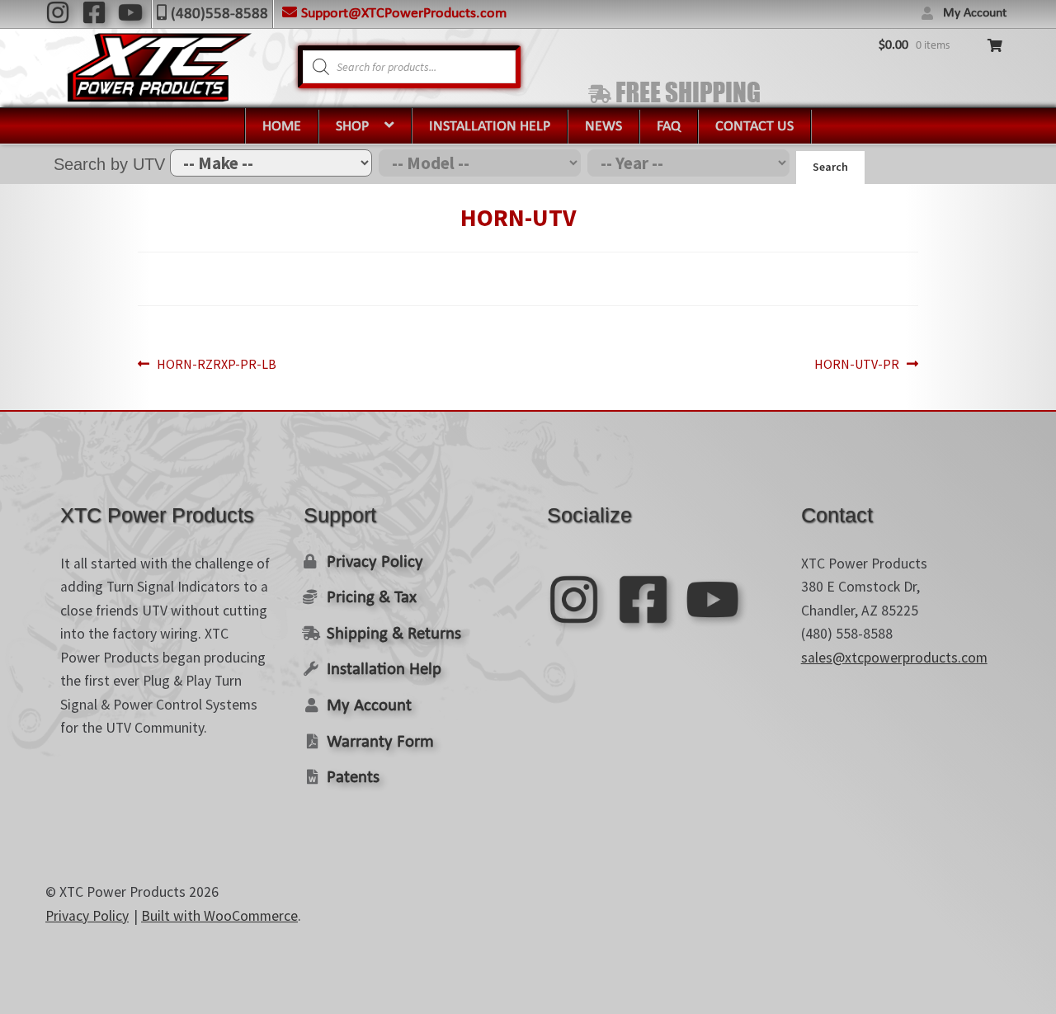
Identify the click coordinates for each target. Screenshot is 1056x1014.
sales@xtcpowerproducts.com (894, 657)
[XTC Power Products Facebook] (94, 12)
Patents (353, 777)
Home (281, 126)
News (603, 126)
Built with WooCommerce (219, 916)
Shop (352, 126)
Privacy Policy (375, 562)
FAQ (669, 126)
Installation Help (489, 126)
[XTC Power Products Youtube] (130, 12)
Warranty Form (380, 742)
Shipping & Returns (394, 634)
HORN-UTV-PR (856, 365)
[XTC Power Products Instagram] (57, 12)
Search (830, 166)
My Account (974, 13)
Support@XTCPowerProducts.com (404, 13)
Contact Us (754, 126)
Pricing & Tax (372, 597)
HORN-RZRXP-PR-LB (216, 365)
